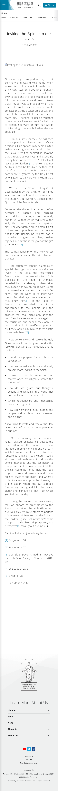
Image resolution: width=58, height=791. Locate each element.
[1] (30, 163)
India (4, 13)
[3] (21, 244)
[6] (18, 526)
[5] (27, 332)
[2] (19, 170)
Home (3, 17)
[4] (27, 300)
